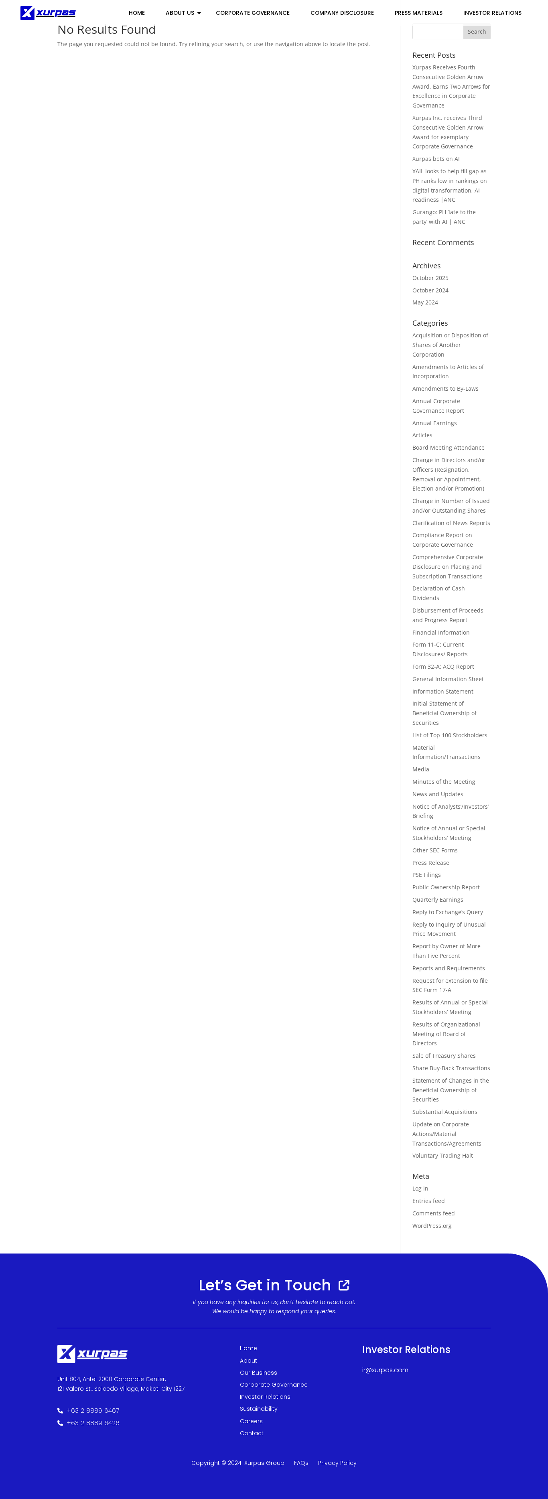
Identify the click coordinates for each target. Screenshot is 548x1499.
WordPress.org (432, 1225)
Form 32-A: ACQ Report (443, 666)
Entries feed (428, 1201)
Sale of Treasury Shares (444, 1055)
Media (420, 769)
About (248, 1361)
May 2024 (425, 302)
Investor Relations (265, 1397)
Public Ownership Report (446, 887)
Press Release (430, 862)
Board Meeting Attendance (448, 447)
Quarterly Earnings (437, 899)
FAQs (301, 1463)
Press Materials (418, 13)
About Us (180, 13)
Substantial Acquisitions (444, 1112)
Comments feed (433, 1213)
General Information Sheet (448, 679)
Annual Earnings (434, 423)
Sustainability (259, 1409)
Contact (252, 1433)
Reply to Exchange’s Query (447, 912)
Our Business (258, 1373)
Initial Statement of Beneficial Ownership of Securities (444, 713)
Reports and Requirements (448, 968)
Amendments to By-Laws (445, 388)
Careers (251, 1421)
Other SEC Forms (435, 850)
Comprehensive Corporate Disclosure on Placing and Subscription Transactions (447, 566)
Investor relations (492, 13)
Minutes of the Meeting (443, 781)
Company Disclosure (342, 13)
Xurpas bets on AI (436, 158)
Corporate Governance (253, 13)
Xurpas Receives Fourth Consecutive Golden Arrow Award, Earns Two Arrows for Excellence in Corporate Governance (451, 86)
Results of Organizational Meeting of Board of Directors (446, 1033)
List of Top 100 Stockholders (449, 735)
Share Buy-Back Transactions (451, 1068)
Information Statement (442, 691)
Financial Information (441, 632)
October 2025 (430, 278)
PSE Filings (426, 874)
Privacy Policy (337, 1463)
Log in (420, 1188)
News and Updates (437, 794)
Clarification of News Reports (451, 523)
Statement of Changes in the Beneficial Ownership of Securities (450, 1090)
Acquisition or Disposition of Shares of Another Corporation (450, 344)
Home (137, 13)
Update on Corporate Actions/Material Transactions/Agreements (446, 1133)
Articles (422, 435)
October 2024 (430, 290)
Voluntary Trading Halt (442, 1155)
